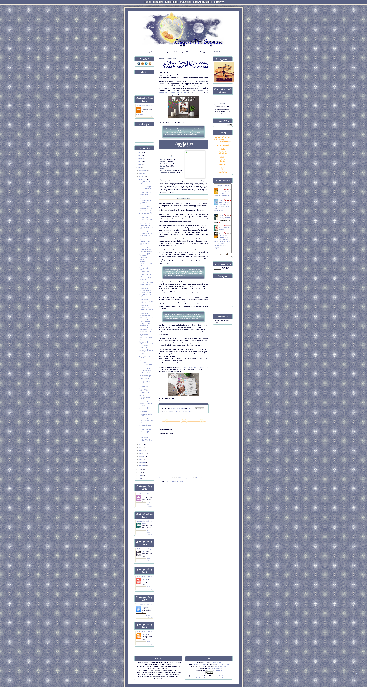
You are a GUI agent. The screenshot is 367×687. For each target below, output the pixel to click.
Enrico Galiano (223, 219)
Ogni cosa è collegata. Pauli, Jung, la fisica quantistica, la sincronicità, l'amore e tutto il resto (222, 205)
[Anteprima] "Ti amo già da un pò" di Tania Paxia (146, 208)
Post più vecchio (202, 477)
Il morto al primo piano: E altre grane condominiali (221, 192)
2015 (139, 472)
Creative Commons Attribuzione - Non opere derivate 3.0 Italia (211, 676)
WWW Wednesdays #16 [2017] (145, 263)
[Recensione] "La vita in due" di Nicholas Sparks (145, 377)
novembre (143, 173)
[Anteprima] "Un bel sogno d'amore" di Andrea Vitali (146, 409)
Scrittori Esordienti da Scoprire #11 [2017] (146, 188)
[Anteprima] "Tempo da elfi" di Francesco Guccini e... (146, 344)
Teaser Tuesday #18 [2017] (145, 214)
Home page (183, 477)
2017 (139, 167)
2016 (139, 469)
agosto (141, 444)
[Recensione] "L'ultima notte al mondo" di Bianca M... (145, 201)
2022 (140, 152)
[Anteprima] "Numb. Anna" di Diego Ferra (146, 352)
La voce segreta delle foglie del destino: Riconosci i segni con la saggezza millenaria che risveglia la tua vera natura (222, 240)
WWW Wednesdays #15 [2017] (145, 397)
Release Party (180, 411)
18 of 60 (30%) (139, 114)
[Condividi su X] (200, 408)
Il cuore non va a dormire (225, 216)
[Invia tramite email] (196, 408)
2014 (139, 475)
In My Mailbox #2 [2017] (145, 425)
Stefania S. (222, 229)
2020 (140, 158)
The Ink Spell (216, 662)
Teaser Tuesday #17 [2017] (145, 357)
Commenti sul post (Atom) (175, 481)
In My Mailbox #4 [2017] (145, 182)
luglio (141, 447)
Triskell (189, 411)
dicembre (142, 170)
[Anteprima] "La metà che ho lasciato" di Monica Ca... (144, 384)
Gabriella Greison (219, 212)
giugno (142, 450)
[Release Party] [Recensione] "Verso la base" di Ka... (146, 226)
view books (150, 116)
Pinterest (211, 670)
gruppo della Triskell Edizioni (193, 366)
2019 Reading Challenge (144, 549)
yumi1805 (218, 670)
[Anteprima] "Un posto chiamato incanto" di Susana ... (145, 432)
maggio (142, 453)
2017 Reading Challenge (144, 604)
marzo (141, 459)
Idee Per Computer (219, 666)
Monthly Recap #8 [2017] (145, 415)
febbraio (142, 462)
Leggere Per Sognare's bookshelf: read (223, 186)
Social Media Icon (222, 664)
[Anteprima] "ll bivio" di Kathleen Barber (146, 403)
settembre (143, 179)
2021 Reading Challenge (144, 493)
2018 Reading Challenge (144, 576)
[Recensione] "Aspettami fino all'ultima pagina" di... (146, 336)
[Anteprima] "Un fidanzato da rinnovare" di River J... (145, 256)
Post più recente (164, 477)
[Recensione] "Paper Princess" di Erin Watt (146, 391)
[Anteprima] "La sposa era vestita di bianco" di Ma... (146, 329)
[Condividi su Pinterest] (203, 408)
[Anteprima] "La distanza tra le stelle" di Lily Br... (146, 315)
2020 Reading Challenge (144, 521)
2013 (139, 478)
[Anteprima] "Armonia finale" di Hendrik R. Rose (145, 234)
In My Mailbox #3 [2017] (145, 295)
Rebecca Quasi (219, 197)
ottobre (142, 176)
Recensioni (171, 411)
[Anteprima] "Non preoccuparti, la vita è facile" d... (145, 370)
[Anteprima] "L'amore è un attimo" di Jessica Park (146, 308)
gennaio (142, 465)
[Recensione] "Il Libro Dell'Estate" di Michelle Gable (146, 439)
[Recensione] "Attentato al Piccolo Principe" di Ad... (146, 363)
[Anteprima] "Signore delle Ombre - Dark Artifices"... (145, 322)
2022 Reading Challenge (144, 105)
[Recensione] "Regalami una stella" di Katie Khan (145, 242)
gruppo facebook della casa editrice (172, 92)
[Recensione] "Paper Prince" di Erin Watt (146, 301)
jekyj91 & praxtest (200, 664)
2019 (139, 161)
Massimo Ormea (219, 249)
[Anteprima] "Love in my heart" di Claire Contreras (145, 249)
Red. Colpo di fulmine (225, 226)
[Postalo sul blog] (198, 408)
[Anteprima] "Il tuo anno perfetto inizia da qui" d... (145, 194)
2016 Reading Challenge (144, 632)
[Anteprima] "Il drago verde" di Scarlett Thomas (145, 290)
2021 (139, 155)
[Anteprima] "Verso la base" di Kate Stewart (146, 284)
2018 (139, 164)
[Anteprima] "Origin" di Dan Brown (145, 219)
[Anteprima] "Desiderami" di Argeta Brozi (145, 270)
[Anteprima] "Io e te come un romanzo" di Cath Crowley (146, 277)
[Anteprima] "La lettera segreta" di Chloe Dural (146, 420)
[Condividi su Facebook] (201, 408)
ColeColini (144, 108)
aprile (141, 456)
